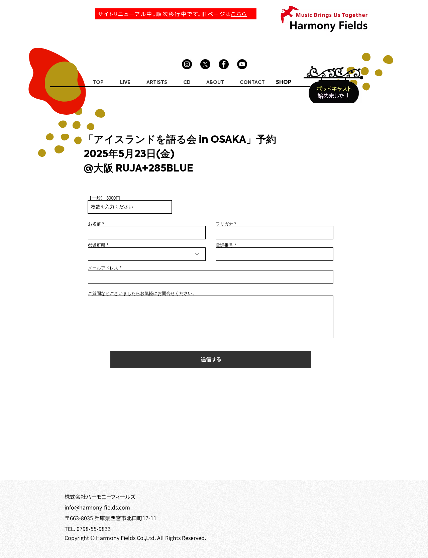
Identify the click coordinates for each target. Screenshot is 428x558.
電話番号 (224, 245)
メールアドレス (103, 268)
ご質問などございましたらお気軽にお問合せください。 (142, 293)
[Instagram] (187, 64)
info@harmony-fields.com (97, 507)
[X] (205, 64)
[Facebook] (224, 64)
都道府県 (96, 245)
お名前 (94, 224)
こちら (239, 14)
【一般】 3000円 (104, 198)
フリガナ (224, 224)
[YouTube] (242, 64)
